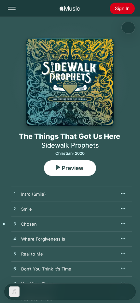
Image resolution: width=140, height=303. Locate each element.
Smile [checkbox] (26, 209)
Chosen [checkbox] (29, 224)
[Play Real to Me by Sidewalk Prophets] (14, 254)
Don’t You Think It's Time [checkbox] (46, 268)
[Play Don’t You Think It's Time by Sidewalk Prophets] (14, 269)
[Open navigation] (12, 8)
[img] (70, 8)
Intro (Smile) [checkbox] (33, 194)
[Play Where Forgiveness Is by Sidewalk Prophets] (14, 239)
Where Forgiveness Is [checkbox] (43, 239)
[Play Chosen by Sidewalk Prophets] (14, 224)
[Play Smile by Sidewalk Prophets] (14, 209)
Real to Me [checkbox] (32, 254)
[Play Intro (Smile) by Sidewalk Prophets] (14, 194)
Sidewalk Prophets (70, 145)
